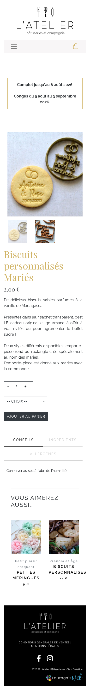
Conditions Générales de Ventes (44, 642)
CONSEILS (23, 440)
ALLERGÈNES (43, 454)
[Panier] (76, 46)
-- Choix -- (17, 401)
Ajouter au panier (26, 416)
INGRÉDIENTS (63, 440)
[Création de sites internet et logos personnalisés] (64, 677)
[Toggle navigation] (13, 46)
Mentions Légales (45, 646)
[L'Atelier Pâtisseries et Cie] (45, 21)
